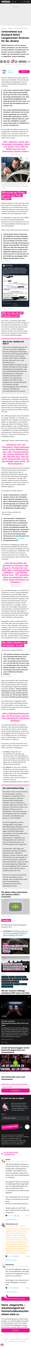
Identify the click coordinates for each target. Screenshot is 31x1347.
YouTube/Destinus (8, 916)
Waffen (24, 979)
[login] (2, 1345)
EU (11, 979)
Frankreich (6, 982)
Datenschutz (12, 1341)
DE (21, 2)
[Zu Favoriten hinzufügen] (15, 61)
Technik (17, 984)
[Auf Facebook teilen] (2, 1042)
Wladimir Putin (7, 986)
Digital (10, 28)
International (21, 977)
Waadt (24, 984)
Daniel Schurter (10, 71)
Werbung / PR (14, 1339)
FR (25, 2)
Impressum (26, 1339)
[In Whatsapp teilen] (4, 61)
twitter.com (10, 308)
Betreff (3, 1114)
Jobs (20, 1339)
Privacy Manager (22, 1341)
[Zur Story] (15, 1317)
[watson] (5, 2)
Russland (15, 982)
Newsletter (5, 1339)
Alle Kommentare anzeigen (15, 1299)
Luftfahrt (17, 979)
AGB (6, 1341)
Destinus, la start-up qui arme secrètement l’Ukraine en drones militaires (15, 933)
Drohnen (5, 979)
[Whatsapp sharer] (7, 1042)
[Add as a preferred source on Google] (22, 61)
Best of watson (7, 984)
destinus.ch (16, 545)
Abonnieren (15, 1091)
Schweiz (3, 28)
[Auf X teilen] (4, 1042)
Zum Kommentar (11, 1219)
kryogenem (20, 538)
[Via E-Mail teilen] (8, 61)
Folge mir (24, 71)
